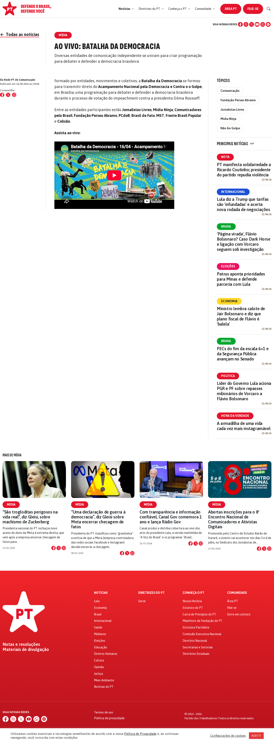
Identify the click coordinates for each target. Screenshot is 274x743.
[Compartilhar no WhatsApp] (14, 95)
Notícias (101, 592)
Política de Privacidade (140, 734)
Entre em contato (238, 614)
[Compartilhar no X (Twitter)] (8, 95)
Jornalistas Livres (232, 109)
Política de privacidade (109, 718)
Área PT (231, 8)
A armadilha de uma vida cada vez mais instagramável (243, 426)
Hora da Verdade (235, 415)
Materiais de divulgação (26, 649)
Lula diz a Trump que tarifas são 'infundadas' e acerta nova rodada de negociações (243, 204)
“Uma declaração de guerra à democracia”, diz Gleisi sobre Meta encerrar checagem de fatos (98, 519)
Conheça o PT (193, 592)
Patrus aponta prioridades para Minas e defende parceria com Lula (241, 279)
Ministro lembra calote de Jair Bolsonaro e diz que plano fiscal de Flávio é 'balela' (241, 316)
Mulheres (100, 634)
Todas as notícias (19, 34)
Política (228, 376)
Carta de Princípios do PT (199, 614)
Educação (100, 647)
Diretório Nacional (195, 640)
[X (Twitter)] (251, 24)
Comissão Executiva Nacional (202, 634)
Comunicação (230, 90)
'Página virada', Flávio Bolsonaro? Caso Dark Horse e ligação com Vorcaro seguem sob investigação (243, 241)
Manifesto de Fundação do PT (202, 620)
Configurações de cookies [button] (228, 735)
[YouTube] (257, 24)
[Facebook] (240, 24)
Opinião (99, 667)
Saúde (98, 627)
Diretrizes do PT (151, 592)
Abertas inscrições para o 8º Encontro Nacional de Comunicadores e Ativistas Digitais (233, 519)
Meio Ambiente (104, 680)
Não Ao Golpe (230, 128)
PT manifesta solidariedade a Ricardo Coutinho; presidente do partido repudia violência (244, 169)
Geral (142, 601)
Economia (229, 301)
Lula (97, 601)
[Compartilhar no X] (59, 548)
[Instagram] (246, 24)
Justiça (98, 673)
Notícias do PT (103, 686)
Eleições (228, 266)
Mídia (11, 504)
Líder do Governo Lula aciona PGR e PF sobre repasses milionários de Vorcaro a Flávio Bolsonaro (244, 391)
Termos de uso (103, 712)
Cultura (99, 660)
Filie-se (253, 8)
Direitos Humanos (105, 653)
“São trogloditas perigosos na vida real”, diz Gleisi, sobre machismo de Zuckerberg (30, 516)
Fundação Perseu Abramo (238, 100)
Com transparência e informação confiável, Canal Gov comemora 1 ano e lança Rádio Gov (171, 516)
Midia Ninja (228, 119)
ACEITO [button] (256, 735)
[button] (126, 9)
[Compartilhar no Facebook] (2, 95)
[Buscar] (269, 9)
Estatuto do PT (193, 607)
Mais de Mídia (12, 455)
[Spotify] (268, 24)
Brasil (226, 226)
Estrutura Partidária (196, 627)
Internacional (233, 192)
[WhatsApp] (262, 24)
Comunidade (237, 592)
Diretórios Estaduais (196, 653)
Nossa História (192, 601)
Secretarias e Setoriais (198, 647)
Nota (225, 157)
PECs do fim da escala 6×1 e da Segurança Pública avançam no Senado (242, 353)
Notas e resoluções (21, 644)
